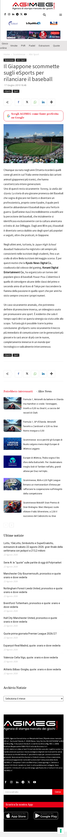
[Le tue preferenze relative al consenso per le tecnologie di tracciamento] (60, 830)
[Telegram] (17, 14)
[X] (21, 14)
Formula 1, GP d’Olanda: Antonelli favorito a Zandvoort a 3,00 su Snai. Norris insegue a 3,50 (40, 429)
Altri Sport (34, 57)
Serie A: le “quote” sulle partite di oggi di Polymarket (32, 565)
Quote (56, 48)
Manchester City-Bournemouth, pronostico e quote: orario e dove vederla (32, 578)
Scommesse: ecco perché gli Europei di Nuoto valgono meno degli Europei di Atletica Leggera (42, 447)
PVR (23, 48)
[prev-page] (6, 528)
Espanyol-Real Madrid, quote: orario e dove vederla (32, 648)
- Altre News (44, 394)
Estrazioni (44, 48)
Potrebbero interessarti (18, 394)
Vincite (14, 48)
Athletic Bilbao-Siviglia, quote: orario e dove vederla (32, 672)
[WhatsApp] (34, 105)
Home (7, 57)
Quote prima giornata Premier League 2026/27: (30, 636)
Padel (32, 48)
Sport (16, 94)
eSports (8, 94)
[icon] (19, 822)
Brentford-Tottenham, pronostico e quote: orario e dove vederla (32, 608)
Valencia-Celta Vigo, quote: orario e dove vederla (31, 660)
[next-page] (11, 528)
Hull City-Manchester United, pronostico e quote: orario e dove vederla (31, 623)
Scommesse (19, 57)
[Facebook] (5, 14)
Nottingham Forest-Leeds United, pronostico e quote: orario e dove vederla (33, 593)
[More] (51, 105)
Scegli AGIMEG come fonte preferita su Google (34, 119)
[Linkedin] (13, 14)
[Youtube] (25, 14)
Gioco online (4, 49)
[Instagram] (9, 14)
